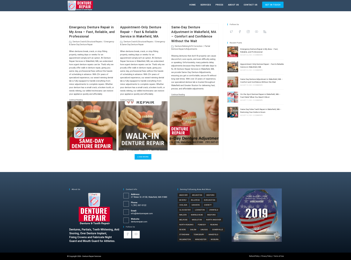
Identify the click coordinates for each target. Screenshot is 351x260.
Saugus (204, 229)
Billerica (195, 200)
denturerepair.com (139, 221)
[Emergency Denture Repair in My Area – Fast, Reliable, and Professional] (232, 51)
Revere (182, 229)
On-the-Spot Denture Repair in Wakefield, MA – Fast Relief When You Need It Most (260, 95)
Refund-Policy (254, 256)
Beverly (183, 200)
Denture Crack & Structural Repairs (87, 41)
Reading (214, 224)
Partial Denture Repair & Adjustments (190, 47)
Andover (183, 195)
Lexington (200, 210)
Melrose (183, 219)
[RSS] (265, 32)
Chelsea (183, 205)
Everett (208, 205)
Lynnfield (213, 210)
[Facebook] (240, 32)
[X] (231, 32)
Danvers (196, 205)
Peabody (202, 224)
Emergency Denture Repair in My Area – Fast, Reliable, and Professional (92, 32)
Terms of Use (279, 256)
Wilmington (185, 239)
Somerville (217, 229)
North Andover (213, 219)
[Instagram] (248, 32)
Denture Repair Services (91, 256)
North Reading (186, 224)
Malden (183, 214)
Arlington (197, 195)
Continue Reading (76, 100)
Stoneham (184, 234)
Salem (193, 229)
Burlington (209, 200)
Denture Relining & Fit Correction (189, 46)
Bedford (210, 195)
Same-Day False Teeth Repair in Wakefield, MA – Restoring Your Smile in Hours (260, 110)
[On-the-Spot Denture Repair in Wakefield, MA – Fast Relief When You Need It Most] (232, 97)
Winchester (200, 239)
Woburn (214, 239)
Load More (143, 157)
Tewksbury (199, 234)
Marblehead (197, 214)
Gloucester (185, 210)
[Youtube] (256, 32)
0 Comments (257, 55)
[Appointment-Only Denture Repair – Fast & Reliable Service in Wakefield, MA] (232, 66)
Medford (211, 214)
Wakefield (213, 234)
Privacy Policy (266, 256)
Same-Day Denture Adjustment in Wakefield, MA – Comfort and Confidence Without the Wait (193, 34)
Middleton (197, 219)
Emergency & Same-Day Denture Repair (91, 43)
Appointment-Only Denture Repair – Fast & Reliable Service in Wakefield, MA (140, 32)
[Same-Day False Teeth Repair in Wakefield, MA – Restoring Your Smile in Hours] (232, 112)
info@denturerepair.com (142, 213)
